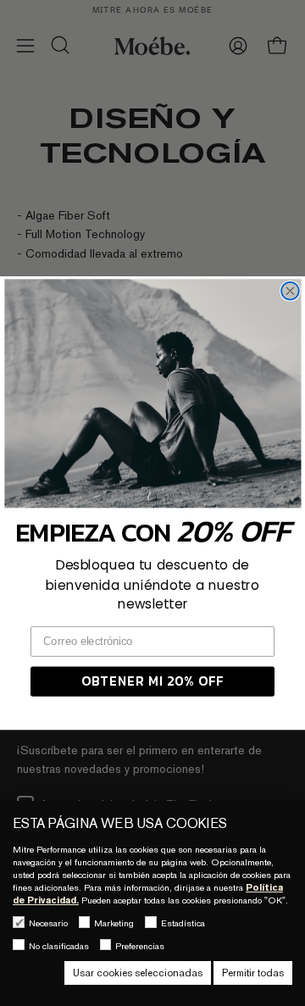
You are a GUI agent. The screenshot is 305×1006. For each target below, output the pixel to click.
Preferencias (139, 946)
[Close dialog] (290, 291)
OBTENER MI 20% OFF (152, 681)
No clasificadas (59, 946)
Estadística (183, 923)
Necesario (48, 923)
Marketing (114, 923)
